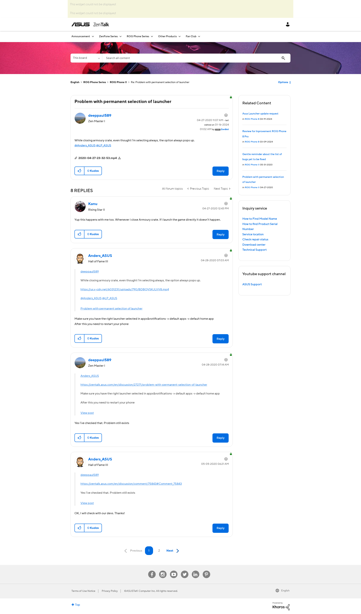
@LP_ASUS (103, 145)
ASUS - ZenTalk (90, 24)
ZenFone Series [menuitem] (108, 36)
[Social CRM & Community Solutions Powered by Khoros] (281, 606)
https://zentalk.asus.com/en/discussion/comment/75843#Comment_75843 (131, 484)
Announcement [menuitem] (80, 36)
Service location (253, 234)
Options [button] (283, 82)
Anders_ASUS (89, 376)
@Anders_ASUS (85, 145)
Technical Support (254, 250)
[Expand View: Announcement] (93, 36)
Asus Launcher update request (260, 113)
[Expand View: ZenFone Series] (120, 36)
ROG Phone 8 (252, 119)
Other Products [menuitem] (167, 36)
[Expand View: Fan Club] (199, 36)
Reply (220, 171)
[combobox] (196, 58)
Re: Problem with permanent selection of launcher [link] (160, 82)
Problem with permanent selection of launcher (111, 308)
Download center (253, 245)
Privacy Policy (110, 591)
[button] (79, 171)
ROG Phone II (118, 82)
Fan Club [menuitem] (191, 36)
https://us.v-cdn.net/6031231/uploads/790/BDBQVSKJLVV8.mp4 (124, 289)
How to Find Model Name (259, 219)
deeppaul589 (89, 271)
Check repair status (255, 239)
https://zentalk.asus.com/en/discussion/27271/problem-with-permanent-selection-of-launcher (143, 385)
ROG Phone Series (94, 82)
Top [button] (77, 605)
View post (87, 413)
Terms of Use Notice (83, 591)
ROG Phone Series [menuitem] (138, 36)
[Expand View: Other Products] (179, 36)
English (75, 82)
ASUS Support (252, 284)
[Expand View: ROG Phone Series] (152, 36)
